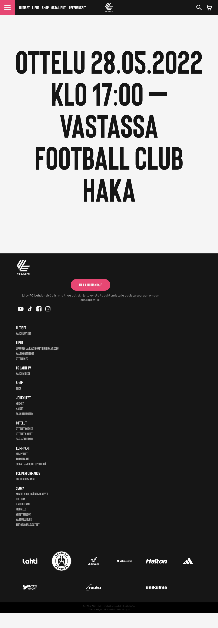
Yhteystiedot (23, 514)
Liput (35, 7)
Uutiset (24, 7)
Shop (45, 7)
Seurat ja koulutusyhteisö (31, 464)
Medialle (21, 509)
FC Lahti (97, 606)
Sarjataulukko (24, 439)
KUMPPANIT (22, 454)
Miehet (20, 403)
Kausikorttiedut (25, 353)
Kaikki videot (23, 373)
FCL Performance (25, 479)
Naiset (19, 408)
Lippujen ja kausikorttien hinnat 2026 (37, 348)
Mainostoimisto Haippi (117, 609)
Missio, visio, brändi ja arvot (32, 494)
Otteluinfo (22, 358)
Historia (20, 499)
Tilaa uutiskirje (90, 284)
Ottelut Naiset (24, 434)
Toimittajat (22, 459)
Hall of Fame (23, 504)
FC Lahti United (24, 413)
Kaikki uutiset (23, 333)
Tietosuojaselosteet (28, 524)
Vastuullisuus (24, 519)
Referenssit (77, 7)
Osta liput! (58, 7)
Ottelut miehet (24, 428)
